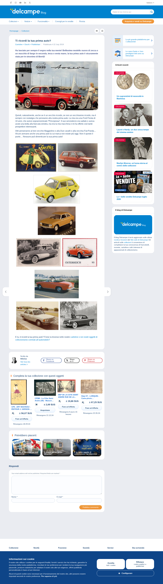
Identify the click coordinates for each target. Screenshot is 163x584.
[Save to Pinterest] (4, 219)
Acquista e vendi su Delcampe (138, 21)
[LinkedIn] (25, 3)
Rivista (82, 21)
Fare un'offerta (21, 419)
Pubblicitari (35, 44)
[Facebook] (11, 3)
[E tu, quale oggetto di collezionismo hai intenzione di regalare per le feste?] (87, 455)
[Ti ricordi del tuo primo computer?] (56, 455)
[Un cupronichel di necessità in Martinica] (133, 81)
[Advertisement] (133, 273)
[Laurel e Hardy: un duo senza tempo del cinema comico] (133, 115)
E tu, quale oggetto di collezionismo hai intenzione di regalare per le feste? (86, 453)
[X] (30, 3)
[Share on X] (4, 213)
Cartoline (19, 44)
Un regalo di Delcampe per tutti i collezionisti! (25, 453)
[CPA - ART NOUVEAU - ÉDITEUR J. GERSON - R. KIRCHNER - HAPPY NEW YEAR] (19, 404)
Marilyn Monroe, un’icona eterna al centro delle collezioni (132, 164)
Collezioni (120, 73)
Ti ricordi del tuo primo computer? (53, 453)
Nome (14, 497)
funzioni (124, 240)
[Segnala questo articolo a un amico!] (96, 31)
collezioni (127, 242)
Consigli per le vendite (64, 21)
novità (116, 240)
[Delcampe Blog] (34, 12)
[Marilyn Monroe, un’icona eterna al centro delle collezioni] (133, 148)
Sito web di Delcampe (139, 240)
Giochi (27, 44)
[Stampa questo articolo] (102, 31)
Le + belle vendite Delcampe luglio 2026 (132, 198)
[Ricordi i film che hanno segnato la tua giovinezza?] (6, 291)
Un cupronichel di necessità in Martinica (130, 97)
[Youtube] (20, 3)
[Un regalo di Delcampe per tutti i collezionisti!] (26, 455)
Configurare (127, 573)
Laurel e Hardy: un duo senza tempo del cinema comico (133, 131)
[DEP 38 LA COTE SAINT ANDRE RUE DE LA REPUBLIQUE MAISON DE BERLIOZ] (66, 392)
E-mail (60, 497)
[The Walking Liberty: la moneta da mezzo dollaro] (108, 291)
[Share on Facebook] (4, 207)
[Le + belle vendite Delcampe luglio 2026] (133, 182)
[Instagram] (16, 3)
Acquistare (45, 410)
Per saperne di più (49, 576)
